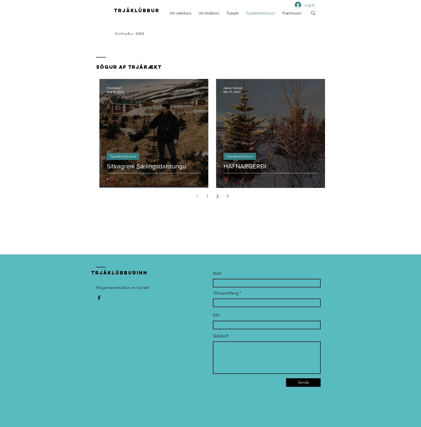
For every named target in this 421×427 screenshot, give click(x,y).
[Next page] (227, 196)
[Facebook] (99, 298)
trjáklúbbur (137, 10)
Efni (216, 315)
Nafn (217, 273)
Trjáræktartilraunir (123, 156)
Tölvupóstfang (226, 293)
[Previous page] (196, 196)
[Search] (313, 13)
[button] (209, 13)
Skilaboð (221, 336)
